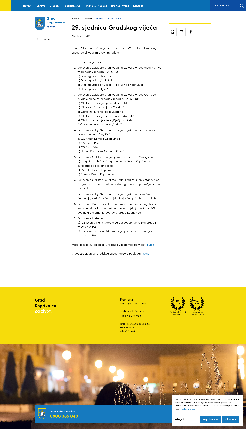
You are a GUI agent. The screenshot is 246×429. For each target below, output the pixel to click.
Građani (54, 5)
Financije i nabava (96, 5)
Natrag (46, 38)
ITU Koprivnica (120, 5)
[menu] (5, 5)
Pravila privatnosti (188, 409)
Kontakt (138, 5)
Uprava (40, 5)
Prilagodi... (180, 419)
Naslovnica (17, 5)
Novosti (27, 5)
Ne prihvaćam (210, 419)
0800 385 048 (64, 415)
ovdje (150, 244)
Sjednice (88, 18)
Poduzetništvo (72, 5)
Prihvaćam (230, 419)
